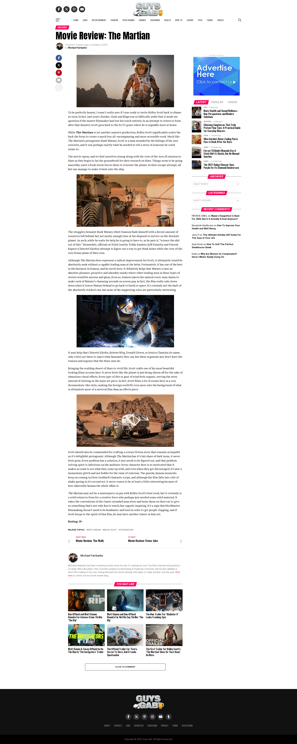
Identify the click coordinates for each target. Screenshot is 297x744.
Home (75, 20)
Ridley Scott (110, 530)
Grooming (155, 20)
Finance (142, 20)
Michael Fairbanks (77, 48)
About (107, 725)
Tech (200, 20)
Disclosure (187, 725)
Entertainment (99, 20)
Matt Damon (94, 530)
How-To (178, 20)
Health (167, 20)
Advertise (139, 725)
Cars (85, 20)
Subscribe (152, 725)
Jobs (128, 725)
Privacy (164, 725)
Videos (220, 20)
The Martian (126, 530)
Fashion (114, 20)
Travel (210, 20)
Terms (175, 725)
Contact (118, 725)
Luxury (190, 20)
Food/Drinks (128, 20)
